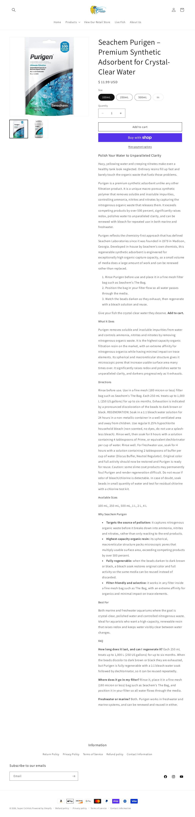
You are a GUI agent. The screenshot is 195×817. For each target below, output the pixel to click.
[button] (14, 10)
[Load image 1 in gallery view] (19, 129)
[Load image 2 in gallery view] (39, 129)
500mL (142, 97)
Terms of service (99, 808)
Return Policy (51, 754)
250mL (124, 97)
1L (160, 98)
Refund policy (114, 754)
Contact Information (139, 754)
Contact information (120, 808)
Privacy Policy (71, 754)
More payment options (140, 146)
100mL (106, 97)
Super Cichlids (24, 808)
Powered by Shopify (42, 808)
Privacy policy (80, 808)
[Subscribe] (74, 776)
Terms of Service (93, 754)
